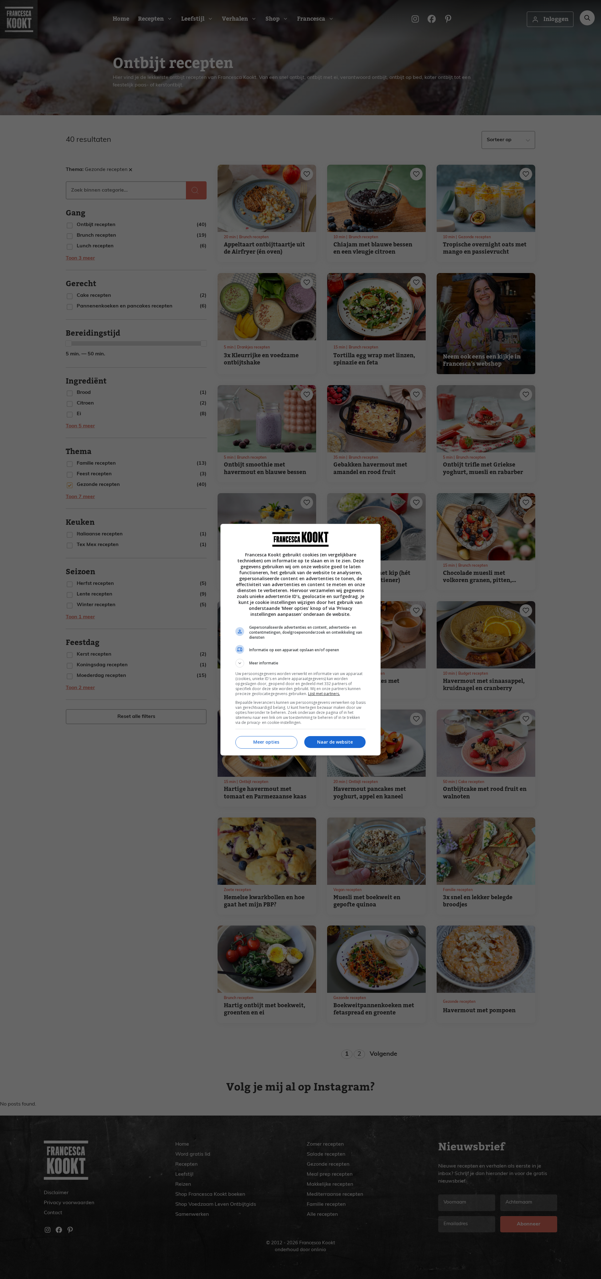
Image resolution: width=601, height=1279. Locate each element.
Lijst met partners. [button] (324, 693)
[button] (300, 663)
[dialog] (300, 640)
